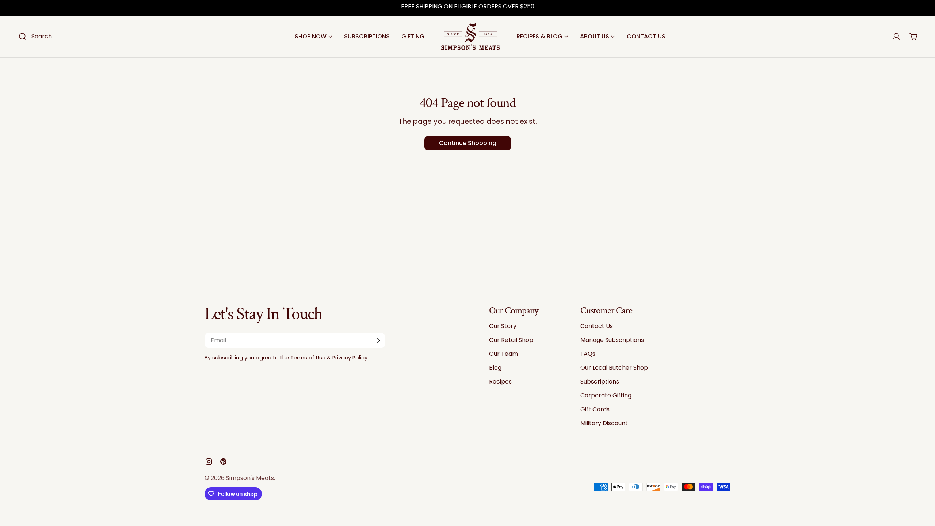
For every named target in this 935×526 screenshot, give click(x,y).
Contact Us (596, 326)
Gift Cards (595, 409)
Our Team (503, 354)
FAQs (587, 354)
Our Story (502, 326)
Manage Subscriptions (612, 340)
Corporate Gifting (605, 395)
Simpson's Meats (250, 478)
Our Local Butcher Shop (614, 367)
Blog (495, 367)
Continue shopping (467, 143)
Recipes (500, 381)
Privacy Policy (349, 357)
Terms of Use (307, 357)
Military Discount (604, 423)
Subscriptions (599, 381)
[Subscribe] (378, 340)
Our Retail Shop (511, 340)
